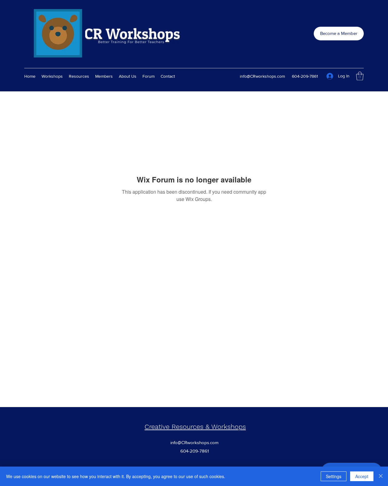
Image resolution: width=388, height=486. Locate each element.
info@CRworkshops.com (262, 76)
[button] (359, 76)
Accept (361, 476)
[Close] (380, 476)
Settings (333, 476)
